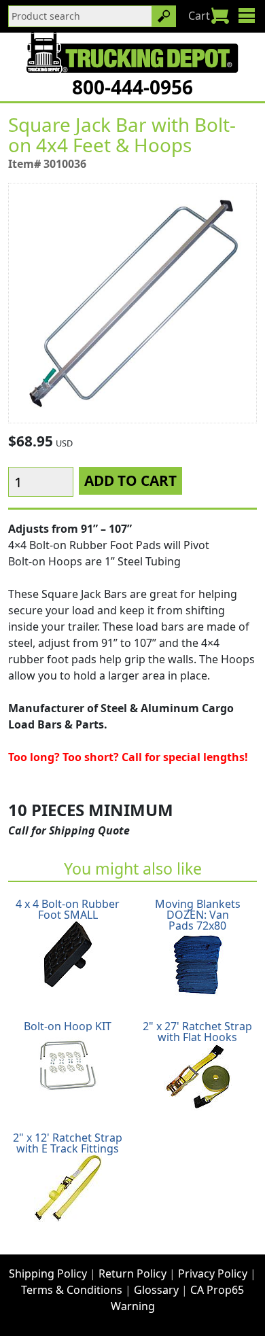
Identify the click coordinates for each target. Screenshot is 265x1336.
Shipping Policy (48, 1273)
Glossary (156, 1289)
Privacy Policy (212, 1273)
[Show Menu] (246, 15)
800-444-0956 (132, 87)
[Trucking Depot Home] (132, 52)
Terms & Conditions (71, 1289)
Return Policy (132, 1273)
